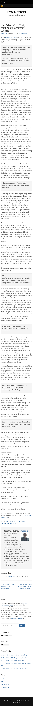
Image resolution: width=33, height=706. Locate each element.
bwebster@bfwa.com (17, 618)
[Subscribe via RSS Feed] (2, 6)
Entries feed (4, 682)
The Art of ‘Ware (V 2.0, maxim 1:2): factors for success (13, 28)
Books (15, 521)
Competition (21, 521)
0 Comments (23, 33)
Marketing (13, 523)
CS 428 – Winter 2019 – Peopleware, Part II (13, 661)
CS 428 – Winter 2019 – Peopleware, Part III (13, 658)
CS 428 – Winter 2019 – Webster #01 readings (14, 668)
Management (5, 523)
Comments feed (5, 684)
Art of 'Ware (9, 521)
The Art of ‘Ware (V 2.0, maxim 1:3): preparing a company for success (25, 586)
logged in (12, 576)
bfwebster (4, 33)
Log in (3, 679)
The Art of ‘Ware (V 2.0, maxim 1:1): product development (8, 586)
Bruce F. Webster (16, 12)
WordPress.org (5, 687)
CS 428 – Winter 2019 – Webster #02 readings (14, 655)
